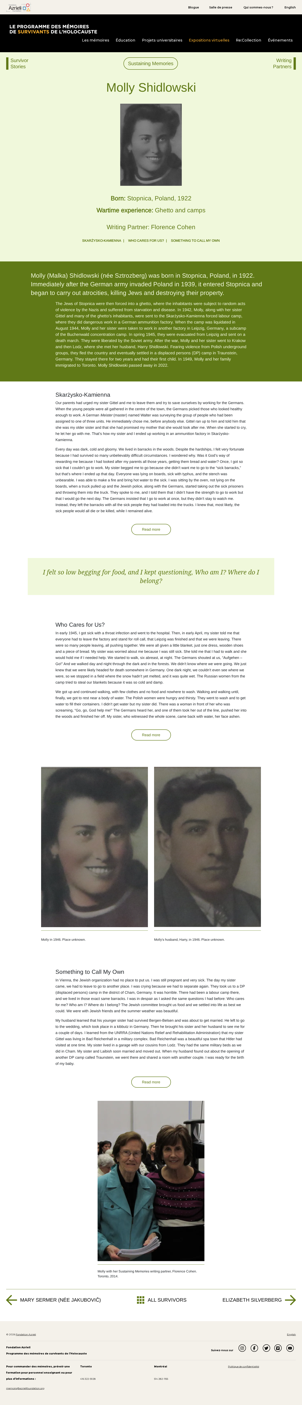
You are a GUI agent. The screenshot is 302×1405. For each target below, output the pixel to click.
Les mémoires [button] (95, 40)
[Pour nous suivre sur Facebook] (254, 1348)
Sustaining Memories (150, 63)
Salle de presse (220, 7)
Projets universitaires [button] (162, 40)
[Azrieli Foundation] (18, 7)
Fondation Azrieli (26, 1334)
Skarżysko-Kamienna (101, 240)
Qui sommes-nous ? (258, 7)
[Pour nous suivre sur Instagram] (242, 1348)
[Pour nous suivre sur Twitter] (266, 1348)
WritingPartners (282, 63)
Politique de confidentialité (243, 1366)
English (290, 7)
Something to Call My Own (195, 240)
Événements (280, 40)
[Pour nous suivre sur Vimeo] (278, 1348)
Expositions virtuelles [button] (209, 40)
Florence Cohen (173, 227)
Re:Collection (248, 40)
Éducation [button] (125, 40)
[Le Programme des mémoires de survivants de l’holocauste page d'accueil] (53, 28)
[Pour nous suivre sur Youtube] (290, 1348)
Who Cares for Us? (146, 240)
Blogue (193, 7)
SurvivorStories (19, 63)
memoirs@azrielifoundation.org (25, 1388)
